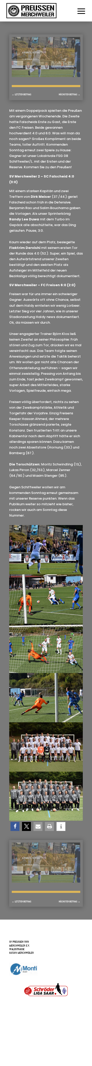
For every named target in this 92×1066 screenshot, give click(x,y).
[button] (14, 826)
